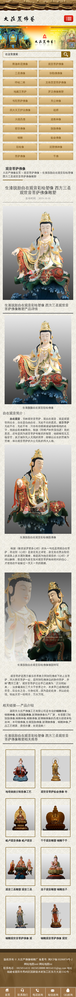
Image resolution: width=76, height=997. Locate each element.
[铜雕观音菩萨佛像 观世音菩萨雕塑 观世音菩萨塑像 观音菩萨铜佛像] (55, 915)
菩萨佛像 (20, 156)
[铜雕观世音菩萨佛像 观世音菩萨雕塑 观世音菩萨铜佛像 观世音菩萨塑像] (20, 915)
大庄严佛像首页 (12, 172)
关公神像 (56, 101)
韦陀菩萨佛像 (20, 101)
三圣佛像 (20, 73)
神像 (12, 714)
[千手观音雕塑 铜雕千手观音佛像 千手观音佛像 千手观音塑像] (55, 817)
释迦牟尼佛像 (20, 64)
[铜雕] (38, 37)
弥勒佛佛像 (55, 73)
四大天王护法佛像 (20, 110)
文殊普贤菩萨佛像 (56, 82)
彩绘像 (20, 147)
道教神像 (56, 119)
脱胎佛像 (56, 128)
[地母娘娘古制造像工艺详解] (20, 768)
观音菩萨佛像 (56, 64)
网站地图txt (45, 964)
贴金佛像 (56, 137)
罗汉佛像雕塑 (56, 91)
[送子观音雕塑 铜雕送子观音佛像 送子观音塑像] (55, 866)
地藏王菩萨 (20, 91)
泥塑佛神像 (55, 147)
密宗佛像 (20, 128)
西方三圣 (13, 683)
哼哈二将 (20, 82)
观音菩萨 (64, 422)
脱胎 (30, 407)
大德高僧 (20, 119)
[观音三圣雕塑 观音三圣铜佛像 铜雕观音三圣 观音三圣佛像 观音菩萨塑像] (20, 866)
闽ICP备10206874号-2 (59, 959)
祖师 (55, 110)
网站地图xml (31, 964)
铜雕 (20, 137)
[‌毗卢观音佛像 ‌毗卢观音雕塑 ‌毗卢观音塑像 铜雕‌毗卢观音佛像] (20, 817)
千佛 (55, 156)
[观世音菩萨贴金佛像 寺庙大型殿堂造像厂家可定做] (55, 768)
